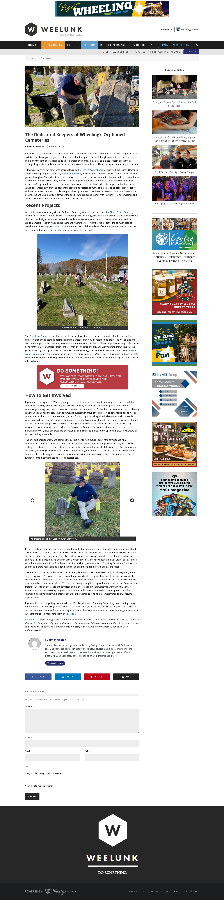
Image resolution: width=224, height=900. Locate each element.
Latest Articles (174, 70)
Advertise (140, 52)
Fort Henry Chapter (39, 336)
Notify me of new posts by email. (39, 786)
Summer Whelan (34, 146)
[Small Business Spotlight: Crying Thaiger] (174, 157)
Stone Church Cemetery (121, 212)
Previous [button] (32, 500)
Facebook (71, 613)
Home (32, 45)
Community (53, 45)
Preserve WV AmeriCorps (90, 169)
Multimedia (143, 45)
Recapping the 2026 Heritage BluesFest (174, 203)
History (89, 45)
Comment (30, 706)
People (72, 45)
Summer (31, 619)
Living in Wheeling (176, 45)
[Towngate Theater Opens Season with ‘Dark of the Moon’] (174, 87)
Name (28, 737)
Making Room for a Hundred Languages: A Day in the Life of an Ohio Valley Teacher (174, 139)
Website (88, 751)
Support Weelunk (158, 52)
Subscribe (191, 51)
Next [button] (132, 500)
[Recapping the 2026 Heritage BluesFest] (174, 189)
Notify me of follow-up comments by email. (43, 773)
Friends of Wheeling (71, 173)
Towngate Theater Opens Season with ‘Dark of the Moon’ (174, 104)
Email (28, 751)
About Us (176, 52)
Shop (106, 52)
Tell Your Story (121, 52)
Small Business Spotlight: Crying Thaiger (174, 172)
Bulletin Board (113, 45)
